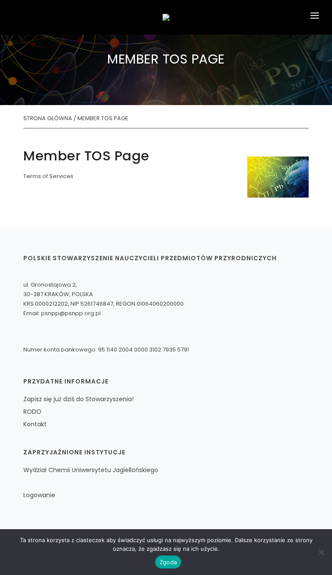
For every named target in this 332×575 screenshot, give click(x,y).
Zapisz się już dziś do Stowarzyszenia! (78, 399)
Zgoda (168, 562)
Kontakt (35, 424)
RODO (32, 411)
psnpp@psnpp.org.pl (71, 313)
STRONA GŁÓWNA (47, 118)
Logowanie (39, 495)
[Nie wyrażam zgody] (321, 552)
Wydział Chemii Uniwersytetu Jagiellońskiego (90, 470)
